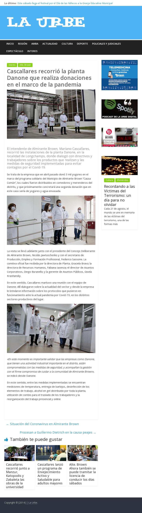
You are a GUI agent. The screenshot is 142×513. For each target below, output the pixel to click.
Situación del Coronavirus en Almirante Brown (42, 424)
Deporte (82, 43)
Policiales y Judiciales (106, 43)
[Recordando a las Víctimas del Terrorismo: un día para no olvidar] (119, 157)
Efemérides (122, 180)
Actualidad (49, 43)
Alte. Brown (25, 64)
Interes (32, 51)
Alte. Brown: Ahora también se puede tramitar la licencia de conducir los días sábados (82, 473)
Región (22, 43)
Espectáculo (14, 51)
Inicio (10, 43)
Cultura (67, 43)
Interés (12, 64)
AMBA (34, 43)
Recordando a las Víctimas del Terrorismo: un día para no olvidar (119, 195)
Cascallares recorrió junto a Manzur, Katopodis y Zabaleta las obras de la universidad (18, 475)
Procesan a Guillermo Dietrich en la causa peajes (58, 432)
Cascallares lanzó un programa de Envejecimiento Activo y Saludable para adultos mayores (50, 473)
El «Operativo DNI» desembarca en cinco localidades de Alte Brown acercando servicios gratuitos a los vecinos (79, 3)
